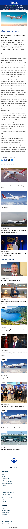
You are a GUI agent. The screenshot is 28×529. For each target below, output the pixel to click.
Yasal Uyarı (4, 496)
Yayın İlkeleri (5, 480)
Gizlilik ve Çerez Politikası (8, 492)
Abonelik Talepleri (6, 510)
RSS (3, 499)
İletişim (4, 508)
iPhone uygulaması (8, 521)
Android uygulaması (8, 523)
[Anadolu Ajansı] (14, 461)
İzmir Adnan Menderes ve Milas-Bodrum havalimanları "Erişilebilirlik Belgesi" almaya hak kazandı (12, 451)
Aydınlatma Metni (6, 494)
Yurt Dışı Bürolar (6, 514)
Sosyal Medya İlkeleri (7, 483)
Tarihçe (4, 474)
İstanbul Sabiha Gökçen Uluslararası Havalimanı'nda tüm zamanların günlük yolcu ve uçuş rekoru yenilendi (14, 354)
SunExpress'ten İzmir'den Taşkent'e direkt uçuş (13, 427)
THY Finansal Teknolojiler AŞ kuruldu (10, 209)
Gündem (4, 501)
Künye (3, 476)
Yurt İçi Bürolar (5, 512)
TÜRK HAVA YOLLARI (9, 31)
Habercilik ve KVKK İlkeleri (8, 481)
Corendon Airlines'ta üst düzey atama (10, 280)
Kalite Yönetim (5, 478)
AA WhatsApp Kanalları (7, 497)
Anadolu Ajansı (13, 527)
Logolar (4, 485)
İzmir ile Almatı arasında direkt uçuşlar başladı (12, 406)
